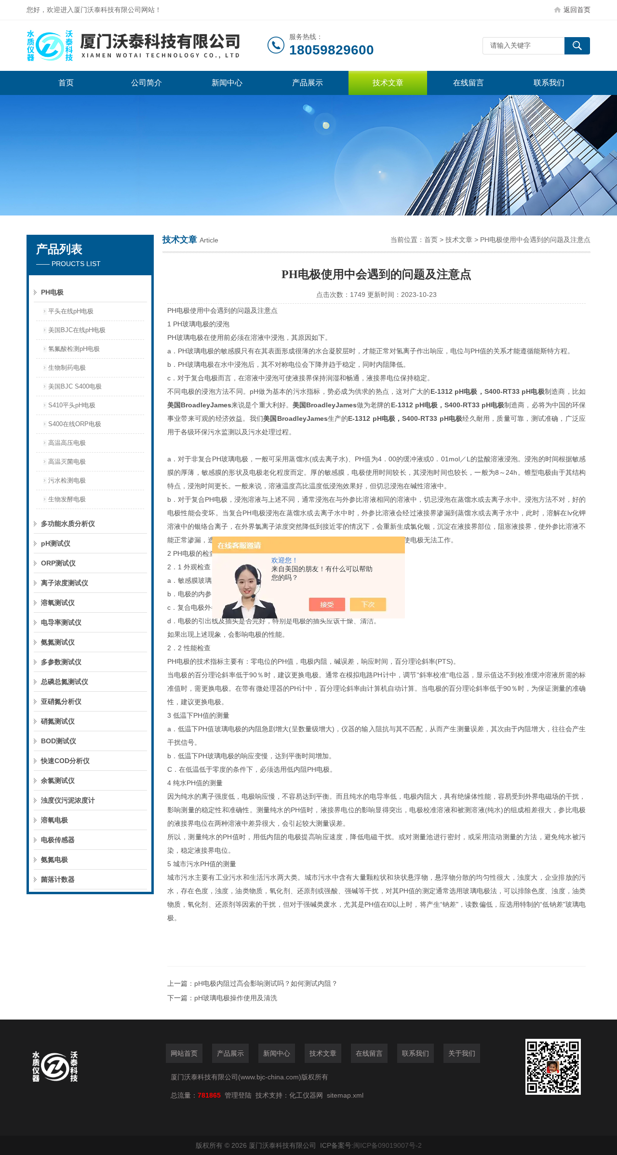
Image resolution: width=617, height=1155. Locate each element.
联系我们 (549, 83)
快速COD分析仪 (65, 761)
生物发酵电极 (67, 499)
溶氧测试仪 (58, 602)
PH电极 (52, 292)
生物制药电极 (67, 367)
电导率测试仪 (61, 622)
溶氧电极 (54, 820)
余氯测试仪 (58, 780)
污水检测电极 (67, 480)
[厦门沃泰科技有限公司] (147, 45)
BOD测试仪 (58, 741)
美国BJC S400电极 (75, 386)
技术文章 (388, 83)
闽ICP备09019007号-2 (387, 1145)
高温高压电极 (67, 442)
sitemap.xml (345, 1095)
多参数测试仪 (61, 662)
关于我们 (461, 1053)
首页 (66, 83)
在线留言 (468, 83)
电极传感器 (58, 840)
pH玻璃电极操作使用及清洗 (235, 998)
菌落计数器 (58, 879)
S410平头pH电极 (71, 405)
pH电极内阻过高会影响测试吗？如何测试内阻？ (266, 983)
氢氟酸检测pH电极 (74, 348)
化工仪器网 (306, 1095)
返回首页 (576, 9)
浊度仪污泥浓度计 (68, 800)
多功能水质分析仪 (68, 523)
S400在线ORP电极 (74, 424)
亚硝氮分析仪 (61, 701)
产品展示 (307, 83)
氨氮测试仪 (58, 642)
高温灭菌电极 (67, 461)
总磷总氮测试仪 (64, 681)
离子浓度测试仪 (64, 583)
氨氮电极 (54, 859)
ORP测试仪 (58, 563)
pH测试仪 (55, 543)
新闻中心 (227, 83)
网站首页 (184, 1053)
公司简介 (146, 83)
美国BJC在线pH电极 (77, 330)
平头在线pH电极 (71, 311)
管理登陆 (238, 1095)
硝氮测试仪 (58, 721)
